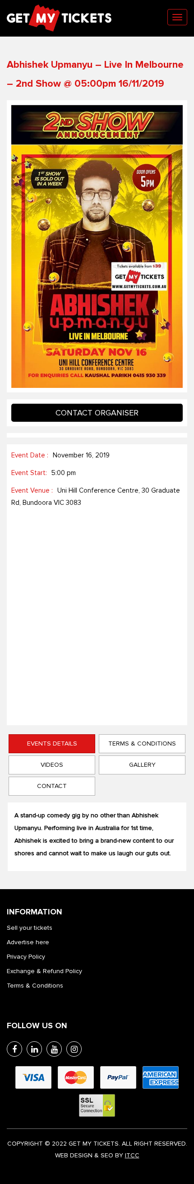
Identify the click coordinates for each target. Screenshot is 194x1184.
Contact (52, 786)
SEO (107, 1155)
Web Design (73, 1155)
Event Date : (29, 455)
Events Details (52, 743)
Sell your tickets (29, 928)
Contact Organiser (97, 413)
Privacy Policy (26, 956)
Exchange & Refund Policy (44, 971)
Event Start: (29, 473)
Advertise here (28, 942)
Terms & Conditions (142, 743)
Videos (52, 765)
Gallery (142, 765)
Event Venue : (32, 490)
